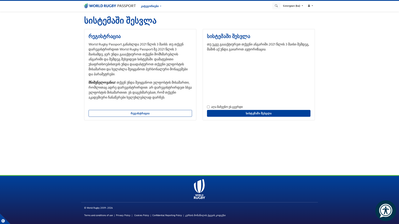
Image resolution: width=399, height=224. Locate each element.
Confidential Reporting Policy (167, 215)
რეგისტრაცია (140, 113)
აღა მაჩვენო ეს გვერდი (227, 107)
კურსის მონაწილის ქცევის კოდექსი (205, 215)
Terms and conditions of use (98, 215)
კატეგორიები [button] (150, 6)
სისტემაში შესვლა (259, 113)
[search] (276, 5)
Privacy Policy (123, 215)
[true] (5, 219)
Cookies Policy (141, 215)
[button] (293, 6)
